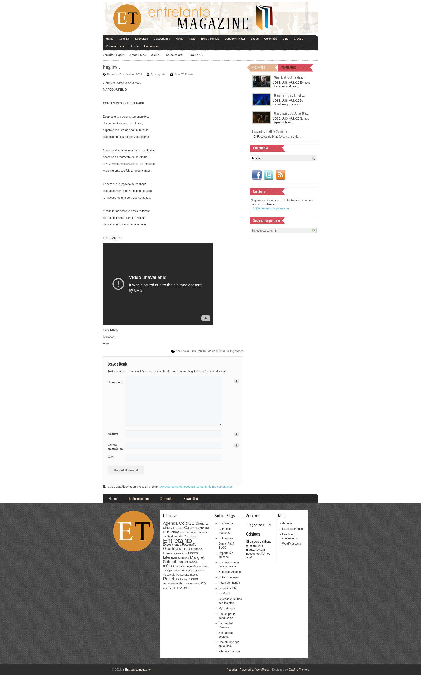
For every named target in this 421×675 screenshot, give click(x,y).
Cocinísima (226, 523)
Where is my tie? (229, 651)
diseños (184, 536)
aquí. (249, 557)
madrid (184, 557)
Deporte (202, 532)
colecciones (177, 528)
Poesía (189, 74)
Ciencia (298, 38)
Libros (193, 553)
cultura (204, 528)
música (169, 566)
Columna (191, 528)
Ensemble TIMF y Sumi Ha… (271, 131)
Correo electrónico (115, 447)
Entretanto (196, 54)
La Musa (224, 593)
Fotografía (189, 544)
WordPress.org (291, 543)
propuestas (198, 570)
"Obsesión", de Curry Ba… (291, 113)
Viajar (192, 38)
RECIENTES (258, 67)
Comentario (115, 381)
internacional (180, 553)
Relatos (184, 579)
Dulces (193, 536)
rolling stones (235, 351)
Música (134, 46)
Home (109, 38)
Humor (168, 553)
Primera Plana (115, 46)
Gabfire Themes (299, 669)
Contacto (166, 498)
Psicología (169, 574)
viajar (174, 587)
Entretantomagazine (137, 669)
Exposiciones (172, 544)
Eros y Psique (210, 38)
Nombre (113, 433)
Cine (285, 38)
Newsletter (191, 498)
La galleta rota (228, 588)
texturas (194, 583)
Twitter (268, 175)
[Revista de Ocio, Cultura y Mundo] (210, 18)
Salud (193, 579)
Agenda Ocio (137, 54)
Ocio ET (124, 38)
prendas (186, 570)
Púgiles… (112, 66)
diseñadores (170, 536)
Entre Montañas (229, 577)
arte (191, 523)
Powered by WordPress (254, 669)
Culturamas (171, 532)
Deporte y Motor (235, 38)
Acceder (287, 523)
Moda (179, 38)
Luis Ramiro (198, 351)
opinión (203, 566)
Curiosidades (188, 532)
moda (193, 562)
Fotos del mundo (229, 582)
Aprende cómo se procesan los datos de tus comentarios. (197, 486)
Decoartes (141, 38)
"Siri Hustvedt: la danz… (290, 77)
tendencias (182, 583)
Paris (165, 570)
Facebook (257, 175)
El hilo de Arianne (230, 571)
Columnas (270, 38)
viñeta (184, 588)
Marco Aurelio (216, 351)
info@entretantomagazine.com (270, 208)
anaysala (159, 74)
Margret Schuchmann (183, 559)
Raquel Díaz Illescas (187, 574)
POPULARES (288, 67)
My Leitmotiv (227, 608)
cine (166, 527)
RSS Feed (280, 175)
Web (111, 457)
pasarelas (174, 570)
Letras (255, 38)
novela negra (184, 566)
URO (203, 583)
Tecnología (169, 583)
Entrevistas (151, 46)
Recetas (156, 54)
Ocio (195, 566)
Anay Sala (182, 351)
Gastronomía (162, 38)
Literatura (171, 557)
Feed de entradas (293, 528)
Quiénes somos (138, 498)
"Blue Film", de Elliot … (289, 95)
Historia (196, 549)
